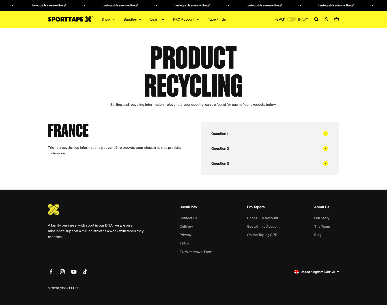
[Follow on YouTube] (74, 272)
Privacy (185, 234)
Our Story (321, 217)
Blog (318, 234)
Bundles (130, 19)
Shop (106, 19)
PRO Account (184, 19)
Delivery (186, 226)
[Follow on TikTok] (85, 272)
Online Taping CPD (262, 234)
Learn (155, 19)
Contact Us (188, 217)
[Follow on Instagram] (62, 272)
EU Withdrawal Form (196, 251)
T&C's (184, 243)
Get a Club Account (262, 217)
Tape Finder (217, 19)
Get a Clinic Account (263, 226)
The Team (322, 226)
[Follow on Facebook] (51, 272)
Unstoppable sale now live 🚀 (47, 5)
